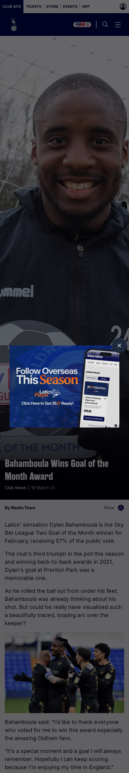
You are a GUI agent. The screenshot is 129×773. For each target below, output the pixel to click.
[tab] (119, 345)
